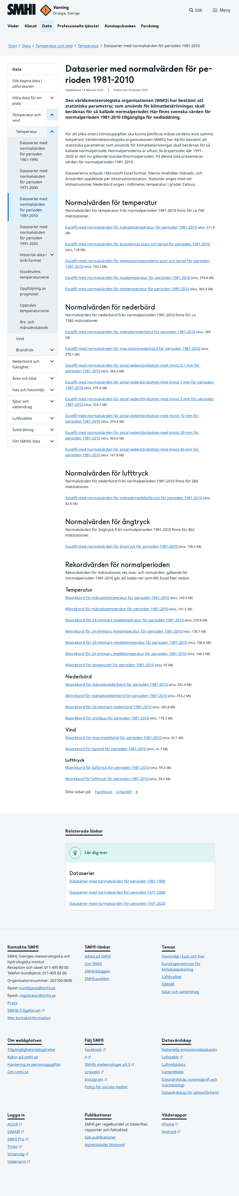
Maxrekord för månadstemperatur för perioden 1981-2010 (117, 597)
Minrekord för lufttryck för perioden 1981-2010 (107, 778)
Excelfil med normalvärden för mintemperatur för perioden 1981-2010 (127, 288)
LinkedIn (124, 791)
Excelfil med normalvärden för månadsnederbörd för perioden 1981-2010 (130, 331)
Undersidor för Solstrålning (52, 429)
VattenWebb (173, 1071)
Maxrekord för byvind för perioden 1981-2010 (105, 748)
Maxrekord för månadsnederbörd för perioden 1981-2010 (116, 684)
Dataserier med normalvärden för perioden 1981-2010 (33, 207)
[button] (195, 10)
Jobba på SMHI (98, 956)
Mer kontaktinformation (29, 1017)
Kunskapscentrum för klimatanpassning (181, 966)
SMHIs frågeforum (42, 1010)
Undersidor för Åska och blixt (52, 378)
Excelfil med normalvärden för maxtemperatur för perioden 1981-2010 (127, 277)
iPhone (193, 1124)
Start (12, 45)
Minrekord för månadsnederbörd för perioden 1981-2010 (116, 695)
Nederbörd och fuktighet (25, 364)
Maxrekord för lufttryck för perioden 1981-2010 (107, 767)
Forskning (150, 26)
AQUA (37, 1124)
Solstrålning (23, 429)
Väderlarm (41, 1161)
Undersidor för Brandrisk (52, 350)
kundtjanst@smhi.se (37, 987)
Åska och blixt (24, 378)
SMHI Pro (40, 1139)
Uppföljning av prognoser (33, 291)
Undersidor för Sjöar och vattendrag (52, 401)
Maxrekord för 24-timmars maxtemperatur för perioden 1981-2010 (124, 620)
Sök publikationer (100, 1137)
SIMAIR (168, 984)
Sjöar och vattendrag (22, 404)
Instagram (119, 1079)
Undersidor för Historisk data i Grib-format (52, 254)
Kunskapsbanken (120, 26)
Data (47, 26)
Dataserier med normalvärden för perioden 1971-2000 (33, 179)
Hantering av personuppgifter (34, 1064)
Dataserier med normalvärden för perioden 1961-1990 (33, 151)
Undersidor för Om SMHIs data (52, 441)
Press (12, 1002)
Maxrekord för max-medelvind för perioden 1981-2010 (113, 737)
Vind (20, 338)
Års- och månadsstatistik (34, 324)
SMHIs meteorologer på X (120, 1064)
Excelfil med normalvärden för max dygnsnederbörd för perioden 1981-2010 (132, 348)
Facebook (104, 791)
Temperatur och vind (54, 45)
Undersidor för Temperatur (52, 131)
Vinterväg (40, 1154)
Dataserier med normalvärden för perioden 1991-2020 (33, 235)
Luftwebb (195, 1057)
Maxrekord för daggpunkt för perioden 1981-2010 (109, 664)
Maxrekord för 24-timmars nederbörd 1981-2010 (108, 706)
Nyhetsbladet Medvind (105, 1144)
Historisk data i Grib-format (33, 257)
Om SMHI (93, 963)
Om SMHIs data (26, 441)
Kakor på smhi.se (22, 1057)
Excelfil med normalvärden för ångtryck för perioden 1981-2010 (121, 546)
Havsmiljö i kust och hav (183, 956)
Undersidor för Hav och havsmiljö (52, 389)
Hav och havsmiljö (28, 389)
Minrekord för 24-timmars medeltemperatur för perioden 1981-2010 (125, 653)
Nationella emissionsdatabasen (189, 1049)
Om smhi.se (17, 1071)
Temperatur (88, 45)
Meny (225, 10)
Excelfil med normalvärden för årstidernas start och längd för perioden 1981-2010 (137, 244)
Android (194, 1131)
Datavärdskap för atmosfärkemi (190, 1092)
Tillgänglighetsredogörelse (31, 1049)
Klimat (31, 26)
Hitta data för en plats (27, 100)
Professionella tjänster (78, 26)
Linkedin (117, 1071)
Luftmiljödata (173, 1064)
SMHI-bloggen (97, 971)
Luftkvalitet (22, 418)
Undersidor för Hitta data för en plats (52, 97)
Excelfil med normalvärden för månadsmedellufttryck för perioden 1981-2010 (133, 497)
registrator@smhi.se (37, 995)
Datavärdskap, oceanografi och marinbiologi (189, 1082)
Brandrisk (24, 349)
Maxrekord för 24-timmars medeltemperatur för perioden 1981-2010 (126, 642)
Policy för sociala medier (106, 1086)
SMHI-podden (97, 978)
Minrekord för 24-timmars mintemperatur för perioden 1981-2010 (123, 631)
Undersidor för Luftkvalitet (52, 418)
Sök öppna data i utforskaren (27, 83)
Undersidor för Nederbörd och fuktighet (52, 361)
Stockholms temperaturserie (34, 274)
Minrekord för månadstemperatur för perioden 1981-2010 (117, 608)
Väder (13, 26)
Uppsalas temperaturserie (34, 308)
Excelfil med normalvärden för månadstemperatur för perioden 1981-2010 (131, 227)
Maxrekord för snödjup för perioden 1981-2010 (107, 718)
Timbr (37, 1146)
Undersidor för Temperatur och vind (52, 114)
